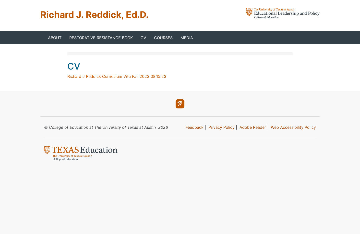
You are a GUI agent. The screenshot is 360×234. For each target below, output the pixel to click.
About (54, 37)
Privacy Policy (221, 127)
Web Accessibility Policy (293, 127)
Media (186, 37)
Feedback (195, 127)
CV (143, 37)
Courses (163, 37)
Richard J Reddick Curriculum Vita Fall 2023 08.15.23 (116, 76)
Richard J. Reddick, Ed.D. (94, 14)
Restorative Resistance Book (101, 37)
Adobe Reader (253, 127)
